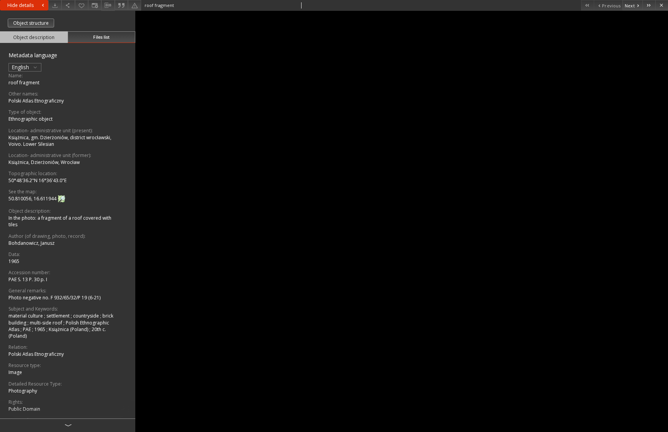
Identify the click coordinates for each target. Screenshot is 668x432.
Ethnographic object (31, 119)
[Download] (54, 5)
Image (15, 372)
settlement (58, 315)
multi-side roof (46, 322)
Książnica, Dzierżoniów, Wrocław (44, 162)
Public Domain (24, 409)
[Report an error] (134, 5)
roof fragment (24, 82)
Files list (101, 37)
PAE (27, 329)
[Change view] (94, 5)
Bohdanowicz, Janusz (32, 243)
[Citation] (121, 5)
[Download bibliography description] (107, 5)
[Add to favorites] (81, 5)
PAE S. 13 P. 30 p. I (28, 279)
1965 (14, 261)
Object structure (31, 23)
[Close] (661, 5)
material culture (26, 315)
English (21, 67)
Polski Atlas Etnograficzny (36, 100)
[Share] (68, 5)
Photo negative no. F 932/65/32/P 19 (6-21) (55, 297)
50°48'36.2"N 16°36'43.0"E (37, 180)
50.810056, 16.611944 (33, 198)
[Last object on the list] (648, 5)
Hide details (20, 5)
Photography (23, 391)
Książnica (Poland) (69, 329)
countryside (86, 315)
